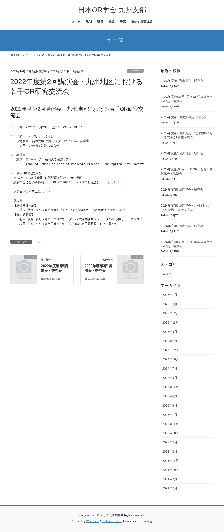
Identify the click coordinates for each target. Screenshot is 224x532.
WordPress (92, 521)
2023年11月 (170, 387)
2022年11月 (170, 424)
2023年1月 (169, 414)
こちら (111, 182)
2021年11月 (170, 460)
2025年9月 (169, 331)
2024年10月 (170, 359)
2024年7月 (169, 368)
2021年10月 (170, 470)
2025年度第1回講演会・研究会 (182, 153)
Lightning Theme (112, 521)
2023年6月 (169, 405)
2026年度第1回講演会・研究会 (182, 81)
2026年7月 (169, 294)
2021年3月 (169, 488)
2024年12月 (170, 350)
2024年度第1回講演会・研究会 (182, 226)
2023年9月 (169, 396)
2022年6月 (169, 442)
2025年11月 (170, 322)
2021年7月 (169, 479)
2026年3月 (169, 304)
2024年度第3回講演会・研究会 (182, 189)
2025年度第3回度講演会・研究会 (183, 117)
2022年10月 (170, 433)
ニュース (135, 70)
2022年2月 (169, 451)
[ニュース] (23, 262)
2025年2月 (169, 341)
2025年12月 (170, 313)
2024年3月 (169, 377)
